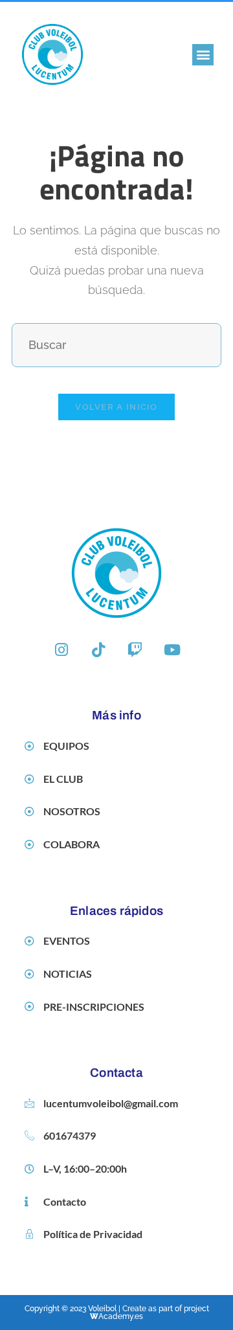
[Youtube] (172, 649)
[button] (203, 54)
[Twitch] (135, 649)
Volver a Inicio (116, 407)
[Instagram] (61, 649)
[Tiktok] (98, 649)
